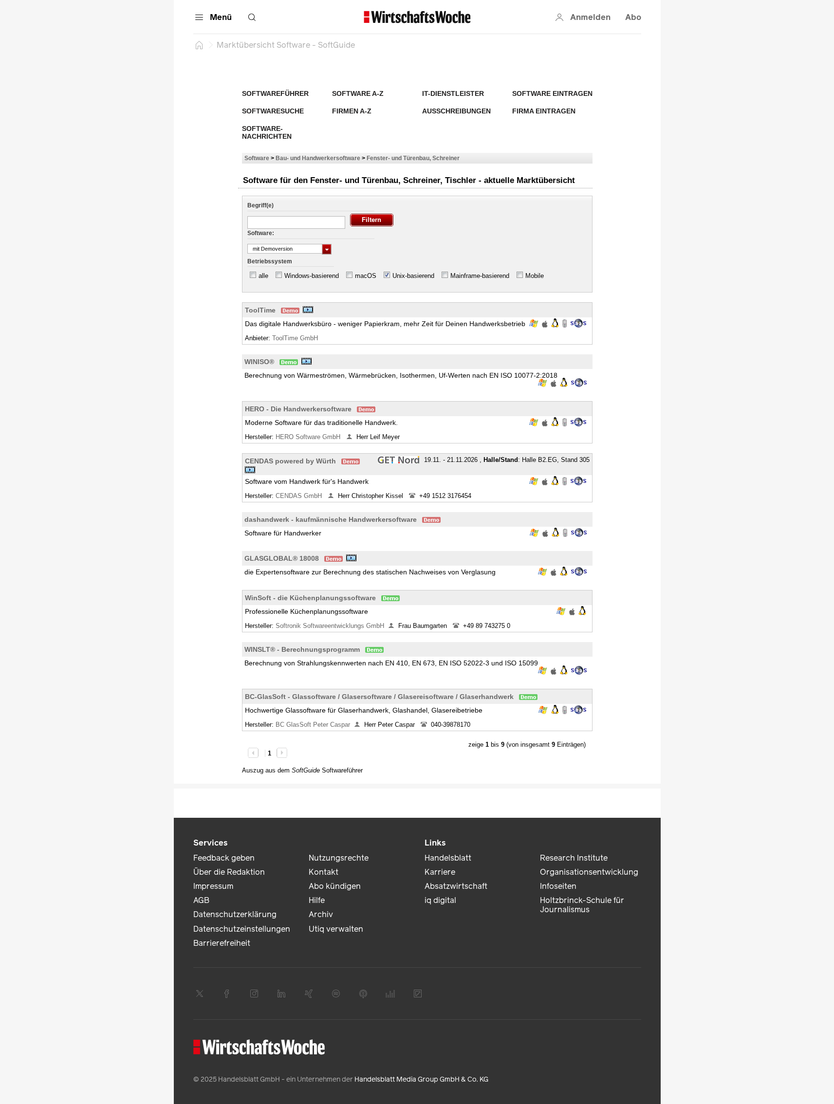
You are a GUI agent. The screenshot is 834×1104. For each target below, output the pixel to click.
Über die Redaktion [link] (229, 872)
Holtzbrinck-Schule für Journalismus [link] (582, 905)
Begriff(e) (260, 205)
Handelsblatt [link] (448, 858)
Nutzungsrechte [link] (339, 858)
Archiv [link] (321, 914)
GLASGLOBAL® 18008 (281, 558)
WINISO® (259, 362)
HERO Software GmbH (309, 437)
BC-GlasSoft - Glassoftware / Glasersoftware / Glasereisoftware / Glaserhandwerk (379, 696)
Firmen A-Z (351, 111)
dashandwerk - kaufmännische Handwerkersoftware (330, 519)
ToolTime (260, 310)
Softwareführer (275, 93)
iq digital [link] (440, 900)
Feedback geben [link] (224, 858)
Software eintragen (552, 93)
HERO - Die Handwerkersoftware (298, 409)
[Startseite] (199, 45)
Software (256, 158)
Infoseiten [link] (558, 886)
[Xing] (309, 993)
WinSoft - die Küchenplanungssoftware (310, 598)
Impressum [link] (213, 886)
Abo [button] (633, 17)
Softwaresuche (273, 111)
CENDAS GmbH (300, 495)
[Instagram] (254, 993)
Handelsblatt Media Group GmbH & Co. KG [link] (421, 1079)
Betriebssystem (269, 261)
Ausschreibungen (456, 111)
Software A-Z (358, 93)
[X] (199, 993)
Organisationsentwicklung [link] (589, 872)
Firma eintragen (543, 111)
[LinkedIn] (281, 993)
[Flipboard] (418, 993)
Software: (260, 233)
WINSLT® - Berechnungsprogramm (302, 649)
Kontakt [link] (323, 872)
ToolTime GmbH (296, 338)
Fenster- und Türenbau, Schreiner (413, 158)
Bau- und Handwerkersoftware (318, 158)
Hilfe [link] (317, 900)
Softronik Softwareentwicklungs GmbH (330, 625)
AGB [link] (201, 900)
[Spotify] (336, 993)
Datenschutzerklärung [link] (235, 914)
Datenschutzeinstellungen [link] (241, 929)
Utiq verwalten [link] (336, 929)
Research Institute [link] (574, 858)
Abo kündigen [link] (335, 886)
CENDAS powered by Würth (290, 461)
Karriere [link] (440, 872)
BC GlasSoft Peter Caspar (313, 724)
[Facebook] (227, 993)
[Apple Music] (363, 993)
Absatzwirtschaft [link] (456, 886)
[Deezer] (390, 993)
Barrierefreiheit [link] (221, 943)
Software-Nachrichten (267, 132)
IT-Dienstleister (453, 93)
